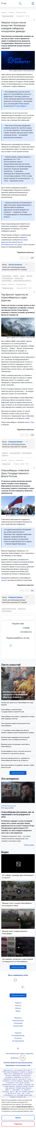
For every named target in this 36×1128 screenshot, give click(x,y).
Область (18, 1008)
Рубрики (18, 1003)
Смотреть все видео (18, 967)
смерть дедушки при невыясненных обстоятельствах (14, 242)
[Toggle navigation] (33, 3)
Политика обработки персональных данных (18, 1062)
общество (21, 609)
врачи (22, 276)
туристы (5, 453)
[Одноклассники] (26, 258)
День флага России (9, 609)
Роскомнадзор (7, 278)
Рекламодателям (18, 1036)
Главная (3, 12)
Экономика (18, 1023)
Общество (19, 460)
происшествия (15, 453)
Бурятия (5, 455)
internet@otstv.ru (26, 632)
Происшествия (21, 12)
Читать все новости (18, 773)
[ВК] (22, 258)
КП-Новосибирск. (20, 106)
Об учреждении (18, 1041)
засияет (4, 580)
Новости (11, 12)
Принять (18, 1118)
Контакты (18, 1038)
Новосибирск (7, 281)
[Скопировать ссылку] (32, 258)
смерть (15, 276)
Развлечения (18, 1026)
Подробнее (18, 1124)
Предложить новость (18, 995)
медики (29, 276)
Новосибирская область (22, 281)
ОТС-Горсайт (22, 270)
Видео (18, 1011)
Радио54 (18, 1033)
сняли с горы (29, 422)
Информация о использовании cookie (18, 1065)
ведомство (19, 278)
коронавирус (6, 276)
